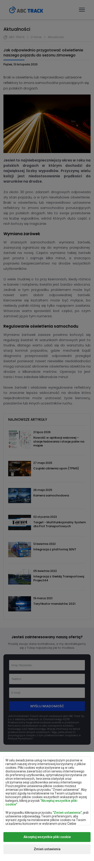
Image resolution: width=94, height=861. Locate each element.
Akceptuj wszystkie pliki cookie (47, 837)
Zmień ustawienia (47, 849)
